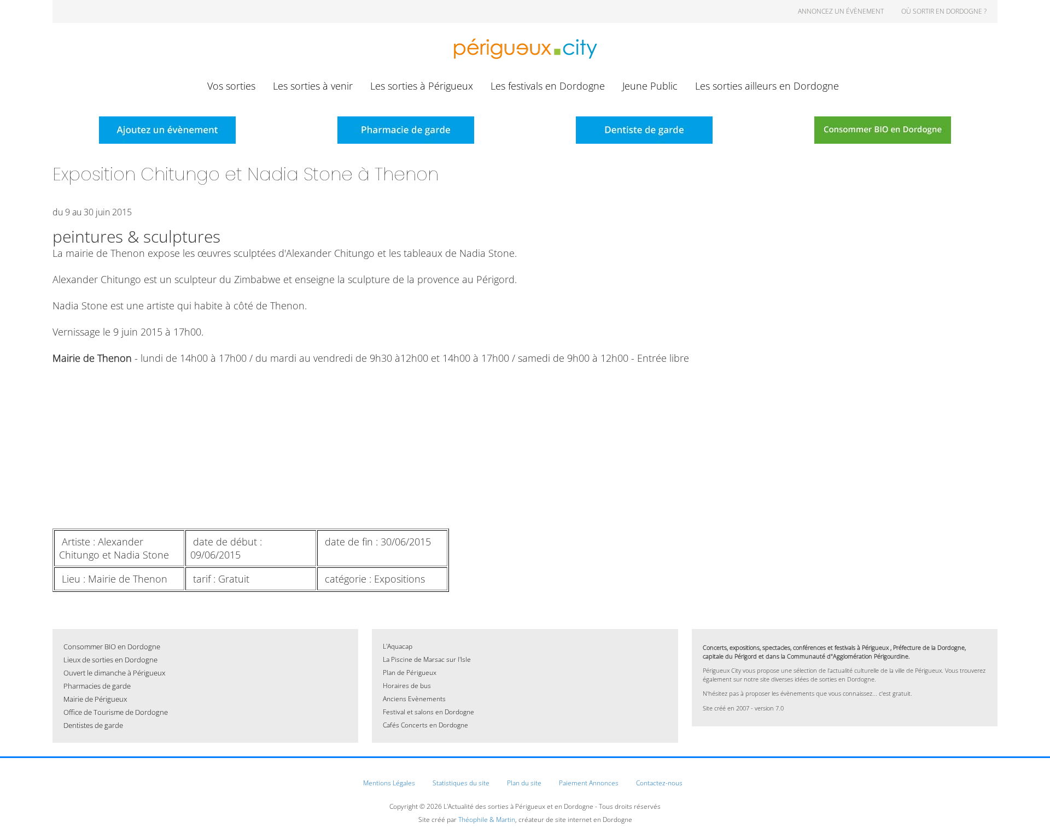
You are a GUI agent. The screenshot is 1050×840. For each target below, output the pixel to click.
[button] (1025, 815)
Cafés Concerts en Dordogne (425, 725)
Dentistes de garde (93, 725)
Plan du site (524, 783)
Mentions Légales (389, 783)
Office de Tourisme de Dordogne (115, 712)
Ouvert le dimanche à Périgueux (114, 673)
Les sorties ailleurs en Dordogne (767, 85)
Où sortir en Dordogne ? (944, 11)
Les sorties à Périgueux (421, 85)
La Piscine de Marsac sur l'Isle (427, 659)
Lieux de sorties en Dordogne (110, 660)
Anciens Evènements (414, 698)
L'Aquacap (397, 646)
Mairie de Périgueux (95, 699)
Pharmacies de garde (97, 686)
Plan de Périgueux (409, 672)
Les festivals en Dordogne (548, 85)
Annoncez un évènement (841, 11)
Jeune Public (650, 85)
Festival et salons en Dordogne (428, 711)
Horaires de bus (407, 685)
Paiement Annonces (589, 783)
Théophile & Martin (486, 819)
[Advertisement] (380, 446)
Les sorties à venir (313, 85)
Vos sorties (231, 85)
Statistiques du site (461, 783)
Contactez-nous (659, 783)
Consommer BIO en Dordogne (111, 646)
